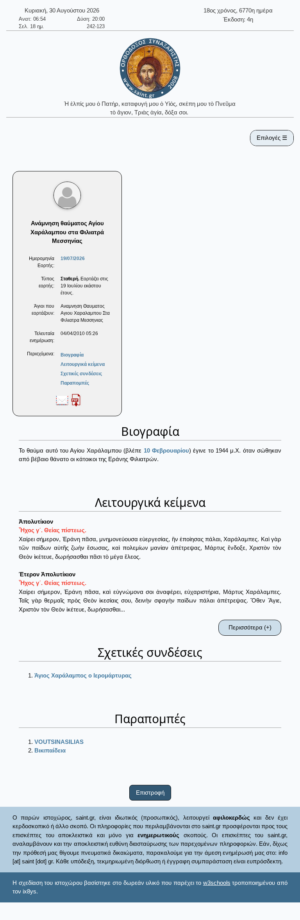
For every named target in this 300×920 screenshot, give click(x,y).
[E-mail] (62, 400)
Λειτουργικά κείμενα (83, 364)
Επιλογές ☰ (272, 137)
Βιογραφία (72, 355)
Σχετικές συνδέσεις (81, 373)
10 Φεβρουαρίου (166, 450)
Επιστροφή (150, 792)
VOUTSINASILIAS (59, 741)
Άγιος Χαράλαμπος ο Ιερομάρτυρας (83, 675)
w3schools (216, 882)
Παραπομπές (75, 383)
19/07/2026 (73, 258)
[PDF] (76, 400)
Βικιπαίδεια (50, 750)
